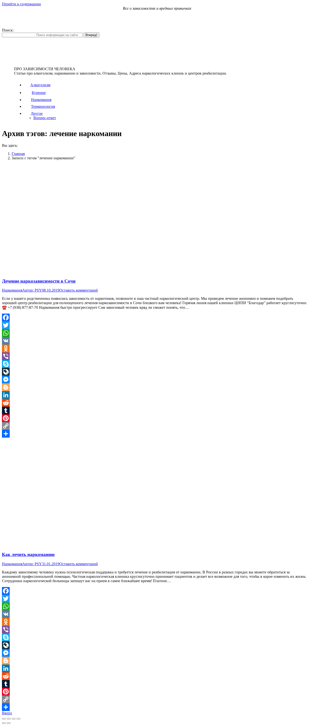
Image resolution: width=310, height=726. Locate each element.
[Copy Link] (155, 426)
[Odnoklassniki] (155, 348)
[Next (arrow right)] (9, 723)
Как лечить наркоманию (28, 554)
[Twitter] (155, 325)
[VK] (155, 341)
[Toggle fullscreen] (14, 718)
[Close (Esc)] (4, 718)
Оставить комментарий (78, 290)
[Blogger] (155, 387)
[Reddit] (155, 403)
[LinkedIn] (155, 395)
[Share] (9, 718)
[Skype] (155, 364)
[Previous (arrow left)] (4, 723)
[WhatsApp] (155, 333)
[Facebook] (155, 317)
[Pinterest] (155, 418)
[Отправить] (155, 434)
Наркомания (12, 290)
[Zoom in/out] (18, 718)
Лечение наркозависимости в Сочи (39, 281)
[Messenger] (155, 379)
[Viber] (155, 356)
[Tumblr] (155, 410)
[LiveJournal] (155, 372)
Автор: (32, 290)
